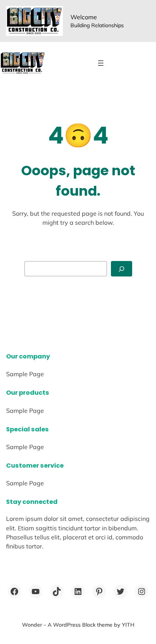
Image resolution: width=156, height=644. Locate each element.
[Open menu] (100, 63)
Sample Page (25, 374)
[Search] (121, 268)
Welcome (83, 17)
